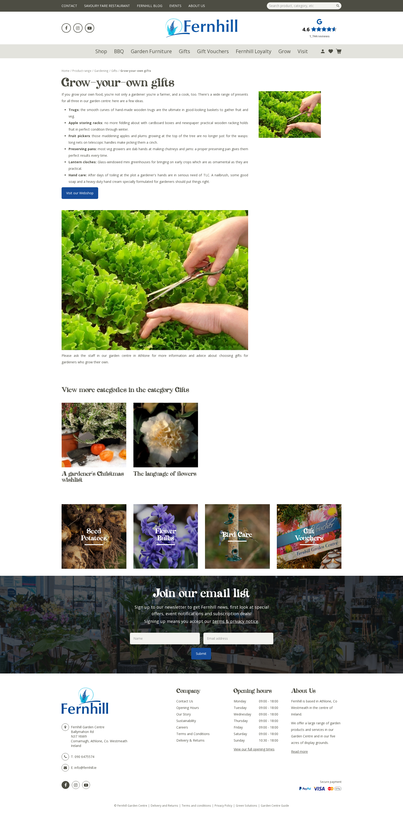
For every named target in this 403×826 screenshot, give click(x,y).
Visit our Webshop (80, 193)
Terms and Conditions (193, 734)
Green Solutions (246, 805)
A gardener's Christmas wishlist (93, 477)
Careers (182, 727)
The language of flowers (164, 474)
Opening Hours (187, 707)
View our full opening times (254, 749)
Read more (299, 751)
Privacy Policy (223, 805)
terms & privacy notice (235, 621)
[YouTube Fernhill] (86, 785)
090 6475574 (84, 756)
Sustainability (186, 720)
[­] (66, 28)
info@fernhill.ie (85, 767)
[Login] (323, 51)
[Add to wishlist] (331, 51)
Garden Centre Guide (275, 805)
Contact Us (184, 701)
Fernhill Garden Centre (87, 727)
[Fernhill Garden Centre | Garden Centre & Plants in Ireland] (202, 28)
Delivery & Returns (190, 740)
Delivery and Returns (164, 805)
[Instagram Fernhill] (76, 785)
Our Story (183, 714)
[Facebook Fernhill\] (65, 785)
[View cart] (338, 51)
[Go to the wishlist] (330, 51)
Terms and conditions (196, 805)
